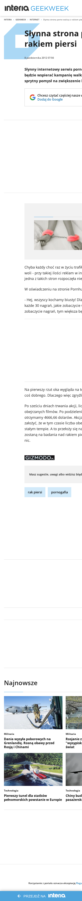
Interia (8, 19)
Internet (34, 19)
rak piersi (35, 492)
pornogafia (59, 492)
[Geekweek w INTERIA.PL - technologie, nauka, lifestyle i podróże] (50, 8)
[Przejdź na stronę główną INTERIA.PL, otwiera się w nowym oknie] (17, 8)
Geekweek (21, 19)
